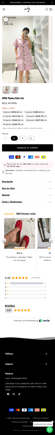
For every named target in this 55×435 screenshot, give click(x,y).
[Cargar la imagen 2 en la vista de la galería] (15, 90)
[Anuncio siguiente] (52, 2)
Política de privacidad (19, 422)
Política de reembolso (41, 418)
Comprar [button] (9, 363)
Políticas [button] (9, 353)
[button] (4, 9)
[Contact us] (49, 429)
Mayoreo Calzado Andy (21, 418)
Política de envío (29, 426)
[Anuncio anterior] (3, 2)
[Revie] (44, 320)
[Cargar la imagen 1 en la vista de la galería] (6, 90)
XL (31, 138)
